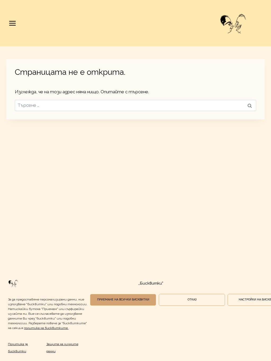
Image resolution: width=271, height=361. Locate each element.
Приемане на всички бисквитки (123, 299)
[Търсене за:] (135, 105)
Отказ (192, 299)
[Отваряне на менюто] (12, 23)
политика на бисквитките (46, 328)
